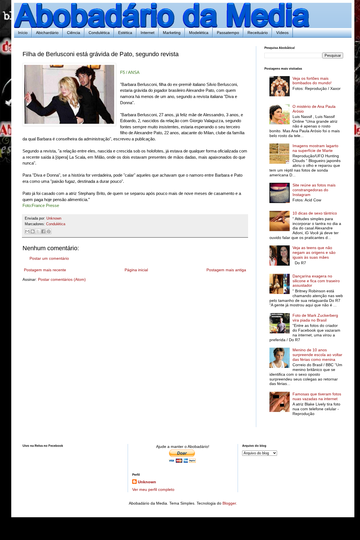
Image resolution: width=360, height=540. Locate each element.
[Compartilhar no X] (38, 231)
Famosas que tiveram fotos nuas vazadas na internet (316, 396)
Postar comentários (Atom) (62, 279)
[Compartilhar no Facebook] (43, 231)
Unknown (147, 482)
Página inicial (136, 270)
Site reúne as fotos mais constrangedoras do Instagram (314, 190)
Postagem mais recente (45, 270)
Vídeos (282, 32)
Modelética (198, 32)
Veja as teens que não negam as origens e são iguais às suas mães (314, 252)
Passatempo (228, 32)
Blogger (229, 503)
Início (23, 32)
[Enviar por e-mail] (27, 231)
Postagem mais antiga (226, 270)
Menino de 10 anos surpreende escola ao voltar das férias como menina (317, 355)
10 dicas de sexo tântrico (314, 213)
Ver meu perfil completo (153, 489)
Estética (125, 32)
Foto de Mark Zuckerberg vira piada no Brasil (315, 317)
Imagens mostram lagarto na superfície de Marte (315, 148)
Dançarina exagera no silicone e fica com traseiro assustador (316, 281)
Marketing (172, 32)
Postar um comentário (49, 258)
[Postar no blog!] (32, 231)
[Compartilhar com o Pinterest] (48, 231)
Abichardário (47, 32)
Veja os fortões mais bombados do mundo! (312, 80)
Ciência (73, 32)
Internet (147, 32)
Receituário (258, 32)
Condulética (99, 32)
